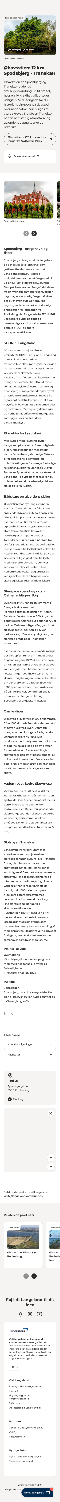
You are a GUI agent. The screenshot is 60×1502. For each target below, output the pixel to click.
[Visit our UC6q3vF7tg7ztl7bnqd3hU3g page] (39, 1314)
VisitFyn (13, 1432)
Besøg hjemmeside (24, 156)
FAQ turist (15, 1403)
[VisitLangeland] (18, 1330)
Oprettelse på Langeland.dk (25, 1407)
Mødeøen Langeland (21, 1461)
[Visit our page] (20, 1314)
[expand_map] (50, 1113)
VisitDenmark (17, 1436)
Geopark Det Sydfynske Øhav (26, 1427)
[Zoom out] (51, 1167)
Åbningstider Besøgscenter (25, 1386)
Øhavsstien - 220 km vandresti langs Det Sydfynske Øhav (28, 139)
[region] (30, 1140)
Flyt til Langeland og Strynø (25, 1456)
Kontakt (13, 1391)
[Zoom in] (51, 1158)
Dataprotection (13, 1489)
